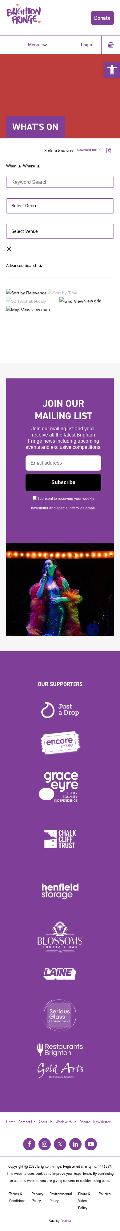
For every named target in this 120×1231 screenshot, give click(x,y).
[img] (9, 249)
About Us (45, 1121)
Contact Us (26, 1121)
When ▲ (14, 166)
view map (40, 309)
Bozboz (66, 1221)
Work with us (66, 1121)
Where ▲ (32, 166)
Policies (105, 1193)
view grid (92, 300)
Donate (102, 18)
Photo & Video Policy (84, 1201)
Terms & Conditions (17, 1197)
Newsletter (102, 1121)
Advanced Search (24, 265)
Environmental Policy (61, 1197)
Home (10, 1121)
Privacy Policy (37, 1197)
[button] (112, 70)
